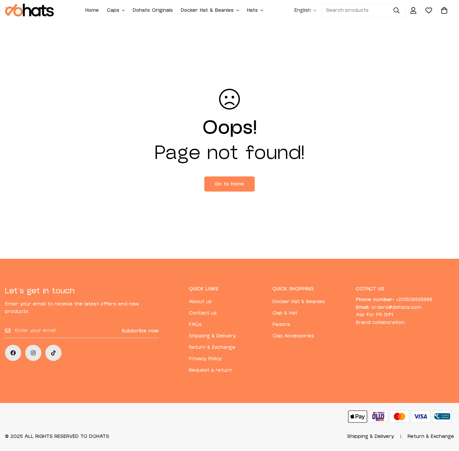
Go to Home (229, 184)
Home (92, 10)
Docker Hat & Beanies (207, 10)
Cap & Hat (285, 313)
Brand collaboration (380, 322)
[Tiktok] (53, 353)
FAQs (195, 324)
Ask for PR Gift (374, 314)
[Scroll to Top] (446, 414)
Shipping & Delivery (212, 335)
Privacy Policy (205, 358)
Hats (252, 10)
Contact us (203, 313)
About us (200, 301)
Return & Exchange (212, 347)
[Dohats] (29, 10)
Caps (113, 10)
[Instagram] (33, 353)
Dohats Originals (153, 10)
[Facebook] (13, 353)
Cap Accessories (293, 335)
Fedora (281, 324)
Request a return (210, 370)
